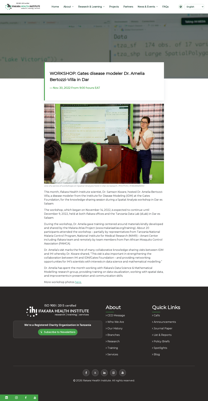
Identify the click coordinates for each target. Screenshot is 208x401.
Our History (115, 328)
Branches (113, 334)
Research (113, 341)
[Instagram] (113, 372)
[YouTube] (122, 372)
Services (112, 354)
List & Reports (162, 334)
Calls (156, 315)
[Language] (180, 6)
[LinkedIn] (104, 372)
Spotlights (160, 347)
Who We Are (115, 321)
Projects (114, 6)
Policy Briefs (161, 341)
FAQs (165, 6)
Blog (156, 354)
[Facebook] (86, 372)
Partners (128, 6)
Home (55, 6)
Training (112, 347)
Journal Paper (162, 328)
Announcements (164, 321)
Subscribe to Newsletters (59, 332)
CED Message (116, 315)
